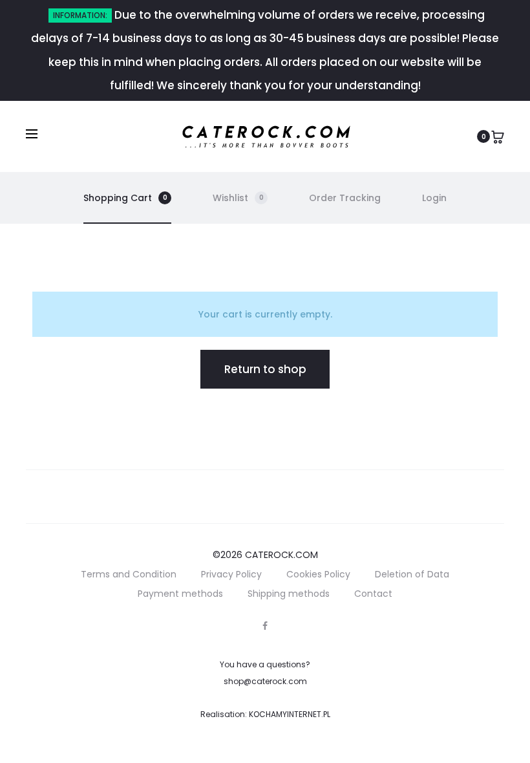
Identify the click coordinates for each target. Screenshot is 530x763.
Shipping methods (289, 593)
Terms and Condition (128, 574)
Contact (373, 593)
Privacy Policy (231, 574)
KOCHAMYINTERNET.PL (289, 714)
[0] (497, 135)
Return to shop (265, 369)
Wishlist (238, 197)
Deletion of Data (412, 574)
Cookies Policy (318, 574)
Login (434, 197)
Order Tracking (345, 197)
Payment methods (180, 593)
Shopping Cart (125, 197)
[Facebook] (265, 625)
